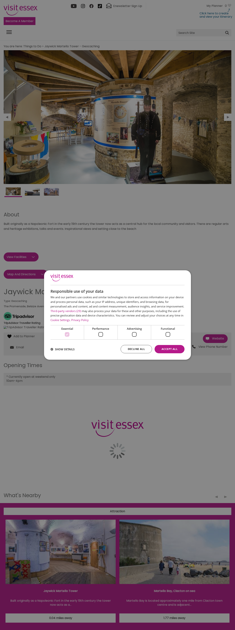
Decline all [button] (136, 349)
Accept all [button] (170, 349)
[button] (62, 349)
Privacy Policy (80, 320)
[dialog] (117, 315)
